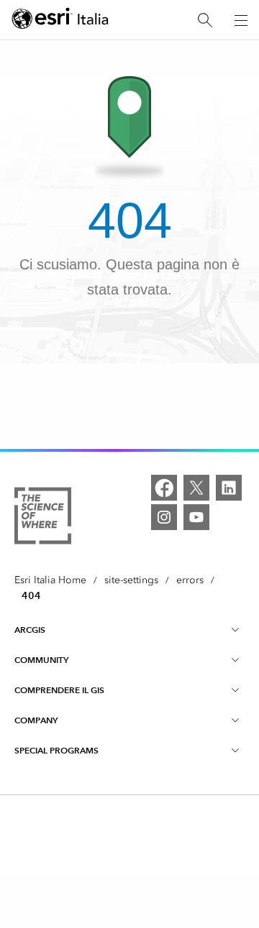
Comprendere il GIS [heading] (59, 690)
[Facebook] (164, 488)
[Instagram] (164, 517)
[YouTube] (196, 517)
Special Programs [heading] (56, 750)
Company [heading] (36, 720)
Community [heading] (41, 659)
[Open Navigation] (241, 20)
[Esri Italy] (60, 20)
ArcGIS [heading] (29, 629)
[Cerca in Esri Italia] (205, 20)
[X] (196, 488)
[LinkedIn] (229, 488)
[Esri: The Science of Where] (42, 518)
